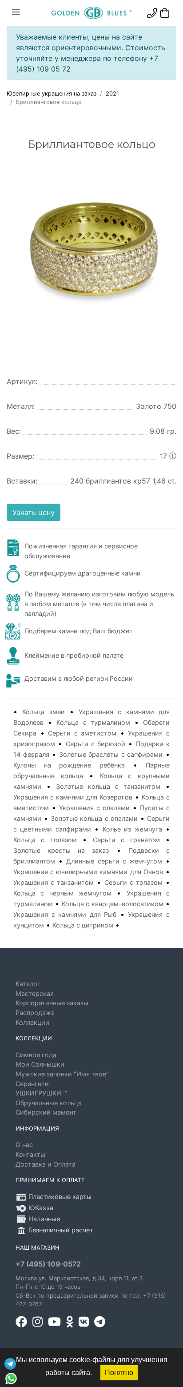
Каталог (28, 983)
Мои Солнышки (40, 1064)
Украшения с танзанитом (53, 882)
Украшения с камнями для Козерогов (72, 797)
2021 (112, 93)
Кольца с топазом (45, 839)
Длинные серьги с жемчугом (114, 861)
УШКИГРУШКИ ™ (41, 1093)
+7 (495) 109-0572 (48, 1264)
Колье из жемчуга (132, 829)
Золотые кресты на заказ (61, 850)
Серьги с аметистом (82, 733)
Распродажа (35, 1012)
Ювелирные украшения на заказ (51, 93)
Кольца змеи (43, 711)
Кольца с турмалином (93, 722)
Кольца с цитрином (82, 925)
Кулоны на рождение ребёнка (69, 765)
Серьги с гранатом (126, 839)
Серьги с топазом (133, 882)
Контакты (30, 1154)
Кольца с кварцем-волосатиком (112, 903)
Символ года (36, 1055)
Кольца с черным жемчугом (62, 893)
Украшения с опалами (94, 807)
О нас (24, 1144)
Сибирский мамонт (46, 1112)
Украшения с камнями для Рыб (64, 914)
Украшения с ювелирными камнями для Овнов (88, 871)
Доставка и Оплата (46, 1164)
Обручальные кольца (49, 1103)
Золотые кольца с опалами (94, 818)
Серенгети (32, 1083)
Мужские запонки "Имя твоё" (62, 1074)
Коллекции (32, 1022)
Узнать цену (33, 512)
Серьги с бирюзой (96, 743)
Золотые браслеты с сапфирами (111, 754)
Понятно (119, 1372)
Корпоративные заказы (52, 1003)
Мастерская (35, 993)
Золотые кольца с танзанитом (108, 786)
